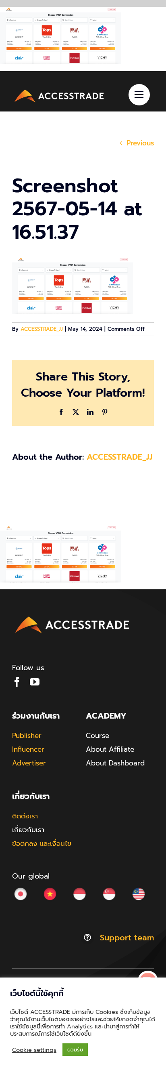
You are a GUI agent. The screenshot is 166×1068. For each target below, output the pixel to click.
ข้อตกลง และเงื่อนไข (41, 843)
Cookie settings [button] (34, 1049)
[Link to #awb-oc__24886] (139, 94)
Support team (127, 937)
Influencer (28, 749)
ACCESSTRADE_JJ (42, 329)
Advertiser (29, 763)
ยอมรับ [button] (75, 1049)
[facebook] (17, 682)
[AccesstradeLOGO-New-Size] (59, 90)
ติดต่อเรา (25, 816)
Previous (140, 143)
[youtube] (34, 682)
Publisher (27, 735)
